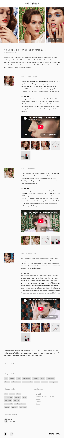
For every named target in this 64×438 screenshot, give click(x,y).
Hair (6, 378)
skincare (37, 382)
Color (42, 378)
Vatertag (38, 399)
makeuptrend (53, 382)
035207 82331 (56, 40)
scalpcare (44, 382)
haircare (12, 378)
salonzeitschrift (16, 382)
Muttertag (38, 401)
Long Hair (38, 394)
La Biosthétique (26, 378)
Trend (18, 378)
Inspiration (35, 378)
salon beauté (50, 378)
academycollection (27, 382)
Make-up (7, 382)
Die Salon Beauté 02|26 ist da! (45, 396)
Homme (38, 404)
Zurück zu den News (11, 364)
